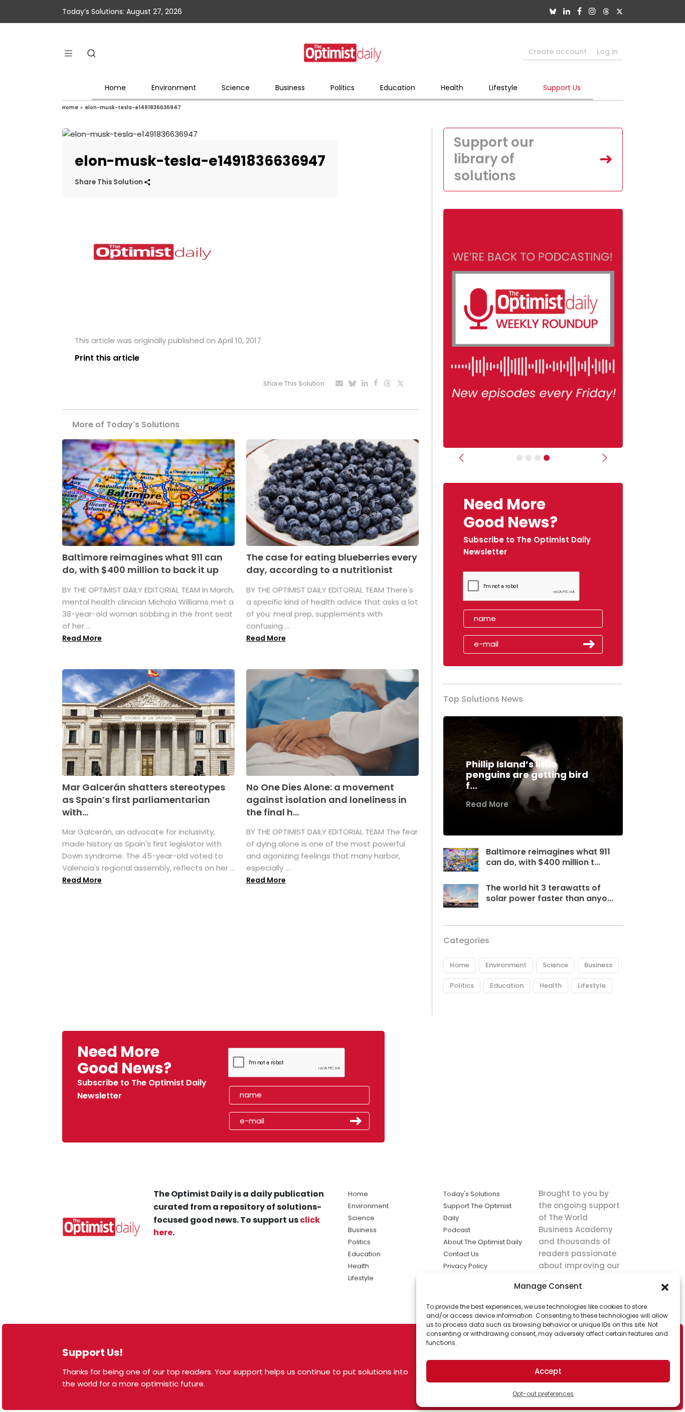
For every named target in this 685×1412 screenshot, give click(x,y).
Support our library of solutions (494, 159)
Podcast (456, 1230)
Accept (548, 1371)
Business (290, 88)
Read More (82, 638)
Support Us (562, 88)
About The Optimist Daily (482, 1242)
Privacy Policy (465, 1266)
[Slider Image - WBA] (529, 458)
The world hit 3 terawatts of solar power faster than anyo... (549, 893)
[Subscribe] (520, 458)
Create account (557, 52)
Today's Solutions (471, 1194)
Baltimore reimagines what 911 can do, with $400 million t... (548, 857)
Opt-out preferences (543, 1393)
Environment (173, 88)
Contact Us (461, 1254)
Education (397, 88)
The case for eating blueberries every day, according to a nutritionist (331, 563)
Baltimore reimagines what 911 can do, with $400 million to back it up (142, 563)
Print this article (107, 358)
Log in (607, 52)
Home (115, 88)
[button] (665, 1286)
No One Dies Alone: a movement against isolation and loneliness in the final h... (326, 799)
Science (236, 88)
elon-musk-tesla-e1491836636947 (133, 107)
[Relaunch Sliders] (547, 458)
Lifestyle (503, 88)
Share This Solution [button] (109, 182)
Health (452, 88)
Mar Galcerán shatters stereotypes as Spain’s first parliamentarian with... (143, 799)
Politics (342, 88)
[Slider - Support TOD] (538, 458)
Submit (589, 644)
